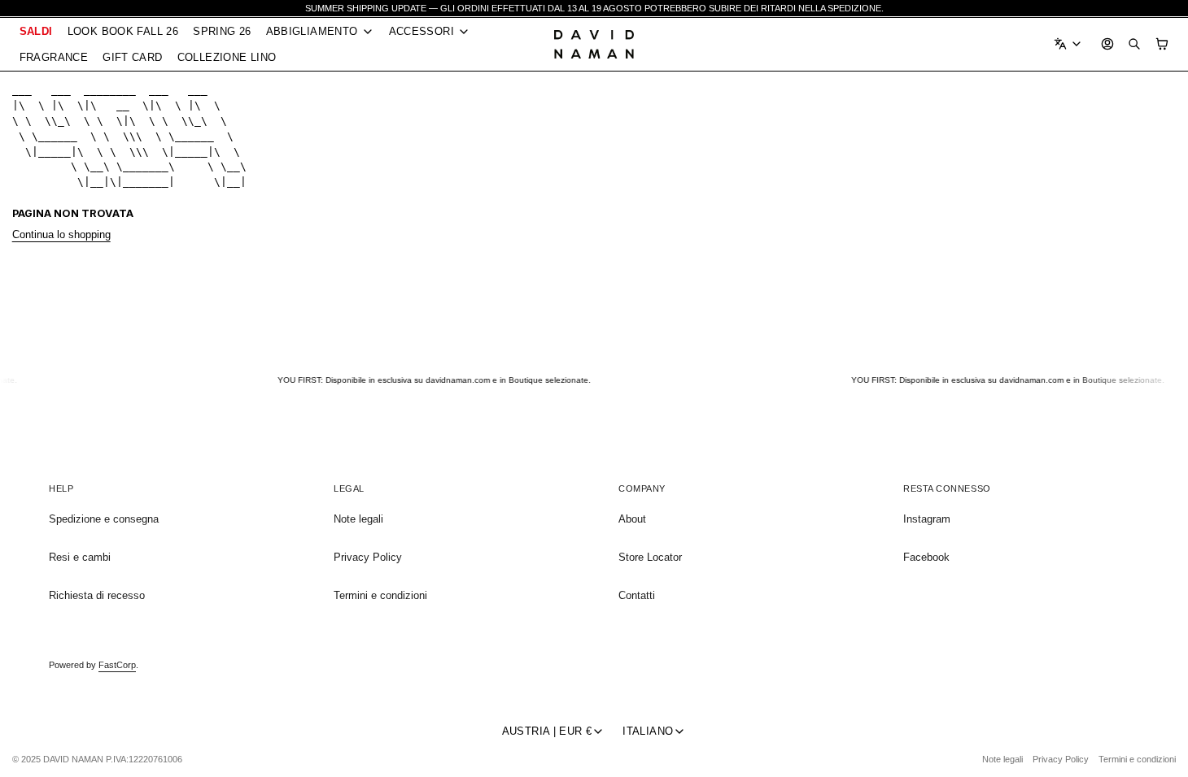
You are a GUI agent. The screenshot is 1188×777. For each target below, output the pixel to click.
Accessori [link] (421, 32)
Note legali (358, 519)
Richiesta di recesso (97, 595)
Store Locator (650, 557)
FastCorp (117, 665)
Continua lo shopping (61, 234)
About (632, 519)
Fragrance (54, 57)
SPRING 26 (222, 31)
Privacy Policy (368, 557)
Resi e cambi (80, 557)
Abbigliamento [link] (312, 32)
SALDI (36, 31)
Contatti (636, 595)
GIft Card (132, 57)
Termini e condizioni (380, 595)
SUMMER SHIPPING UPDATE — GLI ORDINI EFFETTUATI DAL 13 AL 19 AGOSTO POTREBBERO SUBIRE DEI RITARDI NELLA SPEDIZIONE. (594, 8)
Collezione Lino (227, 57)
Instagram (926, 519)
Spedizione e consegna (104, 519)
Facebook (926, 557)
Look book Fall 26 (123, 31)
